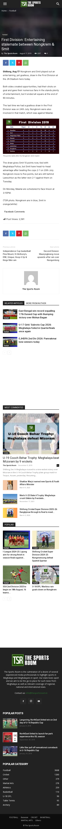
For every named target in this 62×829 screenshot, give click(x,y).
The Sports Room (31, 288)
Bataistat (24, 817)
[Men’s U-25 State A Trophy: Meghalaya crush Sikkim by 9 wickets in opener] (10, 499)
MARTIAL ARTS (27, 820)
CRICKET (34, 817)
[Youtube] (39, 701)
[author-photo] (31, 285)
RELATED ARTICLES (14, 303)
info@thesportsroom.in (36, 693)
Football (12, 11)
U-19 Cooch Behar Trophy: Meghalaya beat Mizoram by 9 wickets (31, 459)
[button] (5, 4)
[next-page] (9, 352)
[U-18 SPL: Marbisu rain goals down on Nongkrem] (45, 575)
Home (4, 11)
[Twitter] (12, 63)
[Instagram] (31, 701)
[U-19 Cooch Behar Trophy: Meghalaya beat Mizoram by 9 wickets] (31, 433)
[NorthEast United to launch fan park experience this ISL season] (10, 737)
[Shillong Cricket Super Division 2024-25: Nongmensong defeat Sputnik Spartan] (45, 540)
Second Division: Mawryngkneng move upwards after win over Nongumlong (48, 255)
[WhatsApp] (26, 63)
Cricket (6, 453)
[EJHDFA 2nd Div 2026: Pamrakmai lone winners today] (10, 342)
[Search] (58, 4)
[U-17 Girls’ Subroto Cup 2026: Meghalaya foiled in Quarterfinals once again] (10, 328)
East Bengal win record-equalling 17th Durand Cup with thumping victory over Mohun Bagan (37, 314)
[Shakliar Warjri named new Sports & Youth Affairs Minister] (10, 485)
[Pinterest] (19, 63)
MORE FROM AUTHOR (36, 303)
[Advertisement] (31, 45)
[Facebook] (6, 63)
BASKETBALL (45, 817)
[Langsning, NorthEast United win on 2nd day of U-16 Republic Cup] (10, 723)
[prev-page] (4, 352)
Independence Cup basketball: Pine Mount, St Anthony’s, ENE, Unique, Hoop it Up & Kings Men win (17, 255)
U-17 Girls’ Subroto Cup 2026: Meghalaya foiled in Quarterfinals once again (37, 328)
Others (38, 820)
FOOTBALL (13, 817)
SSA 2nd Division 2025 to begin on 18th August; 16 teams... (14, 589)
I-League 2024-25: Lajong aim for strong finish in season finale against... (15, 555)
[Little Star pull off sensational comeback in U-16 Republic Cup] (10, 751)
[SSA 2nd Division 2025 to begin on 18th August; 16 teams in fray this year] (16, 575)
